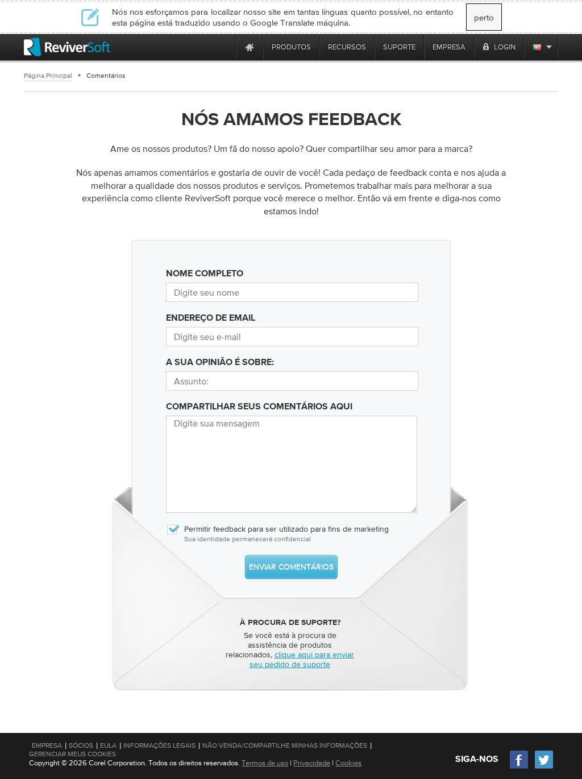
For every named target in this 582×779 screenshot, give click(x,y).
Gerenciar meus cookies (72, 754)
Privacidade (311, 763)
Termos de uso (265, 763)
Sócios (81, 745)
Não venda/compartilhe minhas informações (284, 745)
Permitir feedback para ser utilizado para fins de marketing (286, 528)
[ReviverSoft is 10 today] (224, 47)
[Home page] (249, 47)
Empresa (47, 745)
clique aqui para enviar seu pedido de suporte (302, 659)
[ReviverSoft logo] (67, 47)
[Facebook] (519, 767)
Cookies (348, 763)
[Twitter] (544, 767)
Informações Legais (159, 745)
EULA (108, 745)
